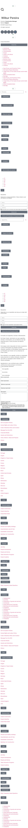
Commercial (6, 603)
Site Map (5, 76)
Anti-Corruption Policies (7, 422)
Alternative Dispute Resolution (10, 70)
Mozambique (4, 488)
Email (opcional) (5, 380)
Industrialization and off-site (8, 529)
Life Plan (3, 547)
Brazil (2, 470)
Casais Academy (5, 557)
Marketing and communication (10, 606)
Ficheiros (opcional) (5, 401)
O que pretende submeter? (7, 366)
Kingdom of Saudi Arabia (7, 458)
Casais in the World (8, 54)
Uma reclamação (6, 375)
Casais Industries (5, 511)
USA (2, 495)
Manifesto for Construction (7, 534)
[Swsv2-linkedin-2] (2, 32)
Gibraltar (3, 483)
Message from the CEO (6, 430)
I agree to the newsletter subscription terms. (12, 324)
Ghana (2, 478)
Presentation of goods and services (12, 601)
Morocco (3, 485)
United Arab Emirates (6, 473)
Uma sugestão (5, 368)
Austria (2, 460)
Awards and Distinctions (7, 435)
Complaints (6, 607)
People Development (6, 549)
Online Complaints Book (9, 74)
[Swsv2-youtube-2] (12, 32)
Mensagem (3, 391)
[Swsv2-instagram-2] (8, 32)
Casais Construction (6, 508)
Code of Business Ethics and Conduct (10, 427)
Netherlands (4, 480)
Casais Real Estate (5, 513)
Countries (5, 599)
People (5, 53)
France (2, 463)
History (2, 440)
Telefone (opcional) (5, 384)
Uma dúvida (4, 372)
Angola (2, 455)
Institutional (6, 48)
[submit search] (25, 92)
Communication (7, 51)
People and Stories (5, 552)
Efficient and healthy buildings (8, 526)
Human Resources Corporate (10, 604)
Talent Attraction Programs (7, 554)
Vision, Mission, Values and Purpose (9, 437)
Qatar (2, 490)
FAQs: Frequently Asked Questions (9, 585)
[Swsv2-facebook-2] (5, 32)
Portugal (3, 453)
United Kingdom (5, 493)
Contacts (5, 56)
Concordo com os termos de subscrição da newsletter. (14, 209)
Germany (3, 468)
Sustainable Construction (7, 531)
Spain (2, 475)
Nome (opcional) (5, 377)
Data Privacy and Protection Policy (12, 68)
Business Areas (7, 49)
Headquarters (6, 598)
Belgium (3, 465)
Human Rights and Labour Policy (9, 425)
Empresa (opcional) (5, 388)
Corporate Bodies (5, 432)
